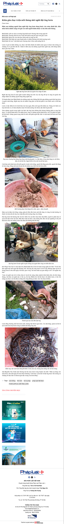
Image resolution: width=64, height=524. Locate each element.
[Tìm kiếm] (48, 4)
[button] (59, 4)
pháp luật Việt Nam (38, 381)
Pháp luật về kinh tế (31, 11)
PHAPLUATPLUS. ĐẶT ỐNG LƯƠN (18, 384)
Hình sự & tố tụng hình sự (47, 11)
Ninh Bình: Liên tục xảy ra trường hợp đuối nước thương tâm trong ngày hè (24, 33)
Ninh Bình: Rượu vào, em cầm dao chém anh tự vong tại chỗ (20, 37)
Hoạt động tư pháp (16, 11)
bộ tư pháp (27, 381)
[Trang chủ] (32, 472)
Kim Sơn (19, 381)
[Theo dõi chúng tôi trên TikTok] (56, 4)
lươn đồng (12, 381)
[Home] (5, 11)
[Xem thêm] (59, 11)
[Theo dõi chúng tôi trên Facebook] (53, 4)
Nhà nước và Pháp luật (9, 16)
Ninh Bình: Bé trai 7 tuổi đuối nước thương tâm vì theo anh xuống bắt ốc (23, 41)
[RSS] (35, 477)
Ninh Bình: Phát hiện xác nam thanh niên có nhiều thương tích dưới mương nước (26, 39)
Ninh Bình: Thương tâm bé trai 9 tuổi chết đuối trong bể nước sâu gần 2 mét (24, 35)
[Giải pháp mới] (39, 522)
